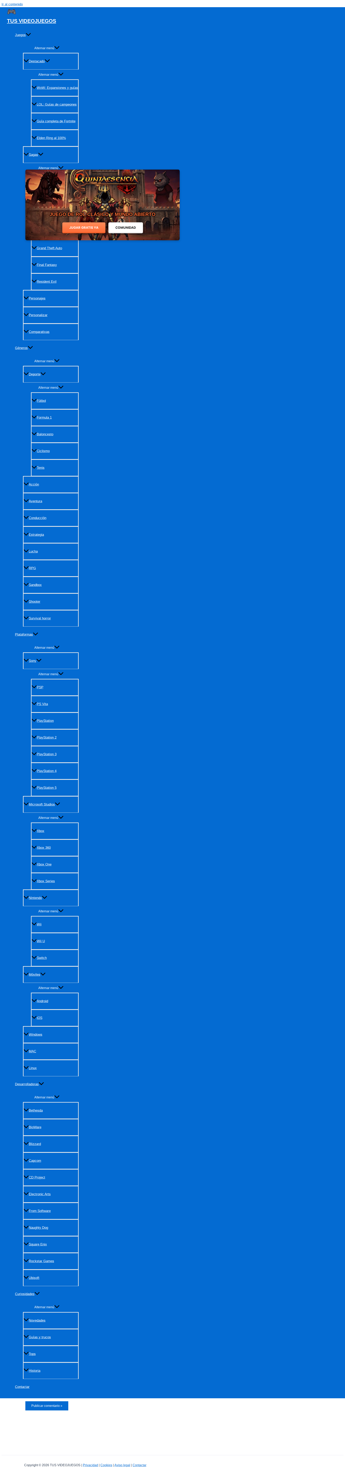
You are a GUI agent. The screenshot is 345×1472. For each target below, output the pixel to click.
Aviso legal (122, 1465)
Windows (35, 1034)
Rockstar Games (41, 1261)
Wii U (41, 941)
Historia (34, 1371)
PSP (40, 687)
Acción (34, 484)
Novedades (37, 1320)
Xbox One (44, 864)
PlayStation (45, 721)
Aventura (35, 501)
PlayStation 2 (47, 737)
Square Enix (38, 1244)
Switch (42, 958)
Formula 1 (44, 417)
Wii (39, 924)
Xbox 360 (44, 848)
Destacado (37, 61)
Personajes (37, 298)
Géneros (21, 348)
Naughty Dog (38, 1228)
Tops (32, 1354)
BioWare (35, 1127)
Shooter (34, 602)
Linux (33, 1068)
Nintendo (35, 898)
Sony (32, 661)
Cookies (106, 1465)
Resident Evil (47, 282)
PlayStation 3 (47, 754)
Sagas (33, 155)
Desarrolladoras (27, 1084)
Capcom (35, 1161)
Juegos (20, 35)
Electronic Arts (40, 1194)
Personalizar (38, 315)
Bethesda (36, 1110)
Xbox (40, 831)
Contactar (22, 1387)
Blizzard (35, 1144)
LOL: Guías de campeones (57, 104)
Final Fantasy (47, 265)
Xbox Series (46, 881)
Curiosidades (25, 1294)
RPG (32, 568)
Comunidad (125, 228)
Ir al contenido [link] (12, 4)
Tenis (41, 468)
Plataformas (24, 634)
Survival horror (40, 618)
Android (42, 1001)
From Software (40, 1211)
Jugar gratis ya (83, 228)
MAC (32, 1051)
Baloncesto (45, 434)
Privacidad (90, 1465)
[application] (28, 35)
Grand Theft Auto (49, 248)
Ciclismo (43, 451)
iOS (39, 1018)
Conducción (37, 518)
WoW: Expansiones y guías (57, 88)
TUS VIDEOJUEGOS (31, 21)
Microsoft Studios (42, 804)
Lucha (33, 551)
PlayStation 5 (47, 788)
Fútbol (41, 401)
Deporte (35, 374)
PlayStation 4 (47, 771)
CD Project (37, 1177)
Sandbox (35, 585)
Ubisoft (34, 1278)
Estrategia (36, 535)
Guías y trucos (40, 1337)
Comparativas (39, 332)
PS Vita (42, 704)
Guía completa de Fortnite (56, 121)
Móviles (34, 974)
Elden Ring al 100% (51, 138)
